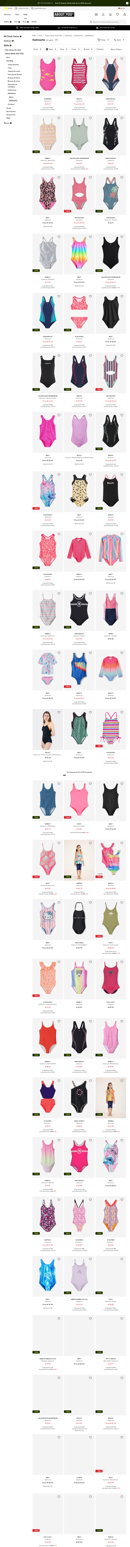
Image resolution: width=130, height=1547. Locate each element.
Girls (40, 36)
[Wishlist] (117, 14)
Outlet (10, 8)
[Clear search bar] (124, 22)
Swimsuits (89, 36)
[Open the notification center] (110, 14)
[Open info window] (127, 3)
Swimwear (78, 36)
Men (17, 14)
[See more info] (48, 111)
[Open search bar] (90, 22)
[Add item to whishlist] (58, 58)
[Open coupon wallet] (96, 14)
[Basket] (124, 14)
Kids (25, 14)
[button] (103, 40)
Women (7, 14)
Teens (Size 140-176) (53, 36)
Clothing (68, 36)
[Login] (103, 14)
